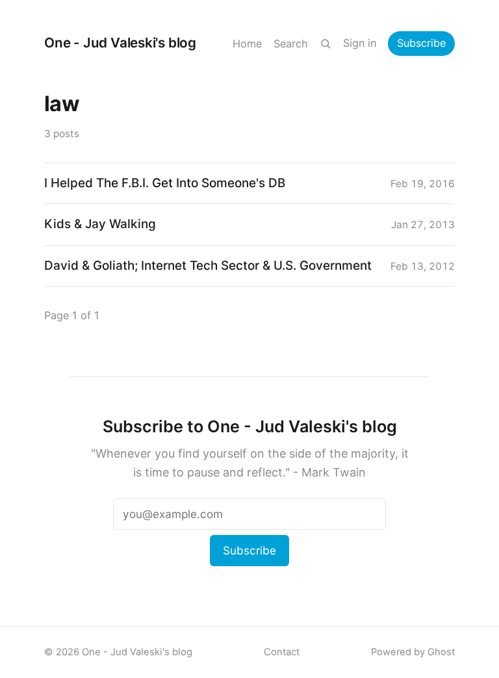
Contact (282, 652)
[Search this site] (325, 43)
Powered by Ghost (413, 652)
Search (291, 43)
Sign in (359, 42)
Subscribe (421, 42)
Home (247, 43)
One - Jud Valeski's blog (120, 42)
